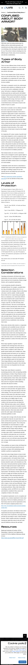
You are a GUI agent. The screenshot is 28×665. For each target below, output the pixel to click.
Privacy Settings (16, 651)
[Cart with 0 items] (26, 8)
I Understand (22, 661)
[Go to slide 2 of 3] (2, 2)
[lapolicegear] (8, 8)
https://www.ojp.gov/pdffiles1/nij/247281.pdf (12, 538)
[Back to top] (25, 636)
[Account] (23, 8)
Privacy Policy (21, 649)
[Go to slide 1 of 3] (25, 2)
